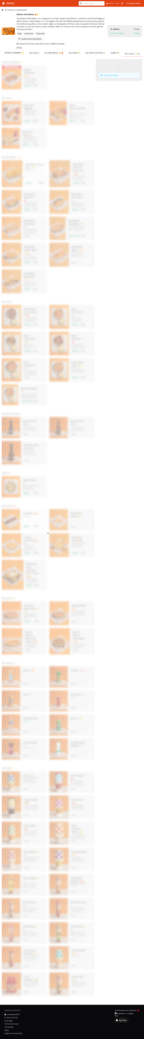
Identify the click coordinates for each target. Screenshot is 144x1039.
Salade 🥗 (115, 53)
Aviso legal (8, 1021)
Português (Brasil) (133, 3)
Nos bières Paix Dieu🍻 (95, 53)
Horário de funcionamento (31, 39)
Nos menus (34, 53)
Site (20, 48)
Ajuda (6, 1030)
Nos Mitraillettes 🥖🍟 (53, 53)
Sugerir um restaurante (13, 1033)
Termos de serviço (11, 1024)
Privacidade (8, 1027)
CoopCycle (132, 1010)
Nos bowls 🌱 (74, 53)
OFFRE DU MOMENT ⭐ (14, 53)
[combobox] (93, 3)
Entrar (117, 3)
